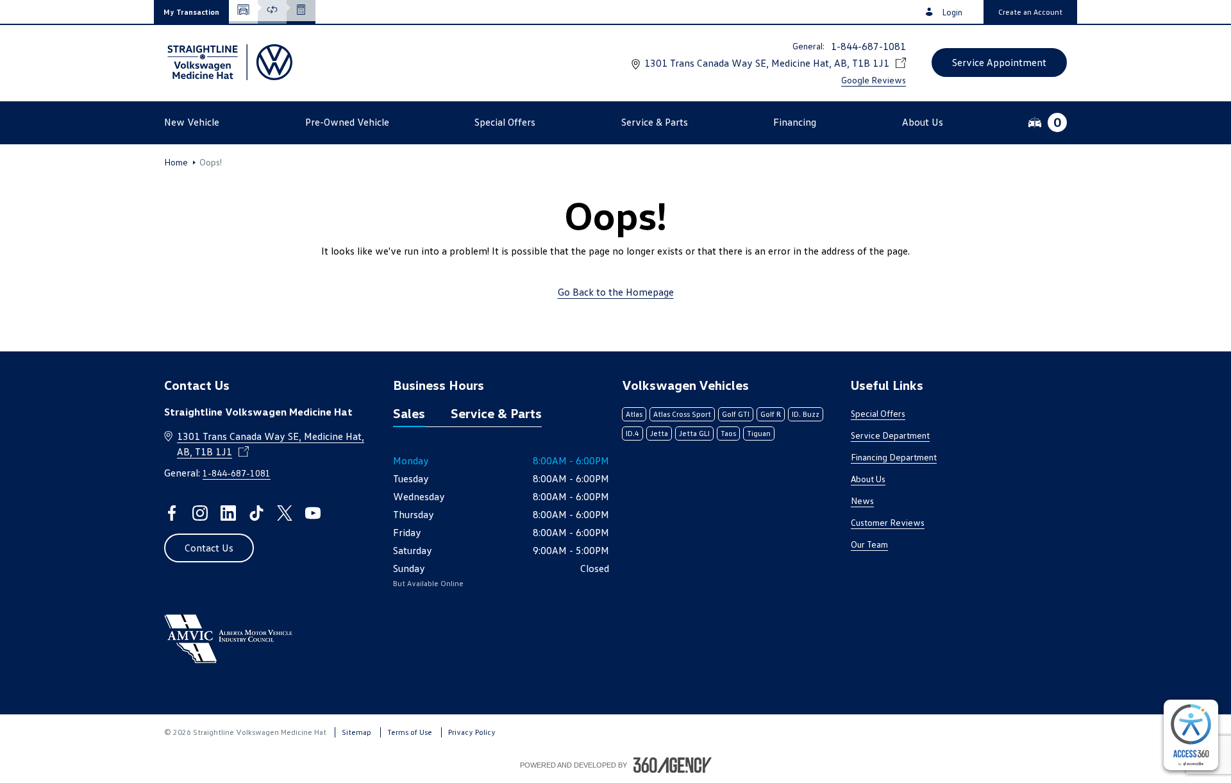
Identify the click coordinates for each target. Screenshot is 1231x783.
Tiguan (759, 433)
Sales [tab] (409, 413)
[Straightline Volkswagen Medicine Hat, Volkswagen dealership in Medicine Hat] (228, 62)
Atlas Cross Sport (682, 414)
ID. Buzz (805, 414)
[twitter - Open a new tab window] (284, 513)
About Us (868, 478)
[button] (191, 12)
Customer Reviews (888, 522)
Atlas (634, 414)
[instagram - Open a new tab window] (200, 513)
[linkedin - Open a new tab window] (228, 513)
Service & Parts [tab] (496, 413)
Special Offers (878, 413)
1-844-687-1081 (868, 46)
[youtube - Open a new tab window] (313, 513)
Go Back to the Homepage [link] (616, 291)
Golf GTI (735, 414)
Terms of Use (409, 732)
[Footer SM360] (672, 765)
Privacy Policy (472, 732)
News (862, 500)
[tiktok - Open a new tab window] (256, 513)
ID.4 (632, 433)
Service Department (890, 435)
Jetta (659, 433)
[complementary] (1191, 735)
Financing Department (894, 456)
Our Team (869, 544)
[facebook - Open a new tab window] (172, 513)
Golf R (770, 414)
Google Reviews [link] (873, 79)
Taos (728, 433)
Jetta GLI (694, 433)
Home (176, 162)
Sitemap (356, 732)
